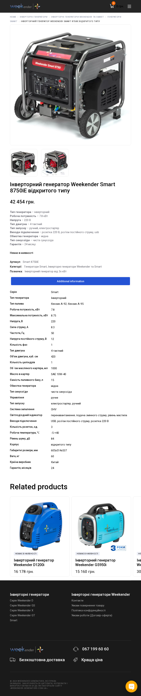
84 (52, 438)
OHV (54, 409)
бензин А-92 (59, 303)
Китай (55, 462)
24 (52, 468)
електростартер (61, 403)
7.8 (53, 309)
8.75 (53, 315)
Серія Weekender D (21, 600)
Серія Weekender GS (22, 605)
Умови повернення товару (87, 605)
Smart (54, 292)
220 (53, 321)
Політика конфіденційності (88, 610)
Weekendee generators (31, 681)
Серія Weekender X (21, 610)
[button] (14, 526)
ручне (54, 397)
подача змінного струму (91, 415)
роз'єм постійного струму (73, 421)
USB (53, 421)
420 (53, 356)
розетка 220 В (100, 421)
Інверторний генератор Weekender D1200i (34, 562)
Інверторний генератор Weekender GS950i (95, 562)
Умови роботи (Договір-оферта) (91, 615)
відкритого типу (61, 444)
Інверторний (58, 298)
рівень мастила (117, 415)
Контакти (77, 600)
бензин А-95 (76, 303)
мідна (54, 386)
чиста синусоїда (61, 391)
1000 (54, 368)
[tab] (70, 281)
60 (52, 456)
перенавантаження (63, 415)
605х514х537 (59, 450)
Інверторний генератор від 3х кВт (46, 271)
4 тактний (57, 350)
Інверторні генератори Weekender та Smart (75, 266)
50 (52, 333)
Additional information (70, 281)
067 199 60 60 (95, 649)
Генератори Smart (35, 266)
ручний (76, 403)
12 (52, 339)
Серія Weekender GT (22, 615)
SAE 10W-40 (58, 374)
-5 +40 (55, 432)
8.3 (53, 327)
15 (52, 380)
